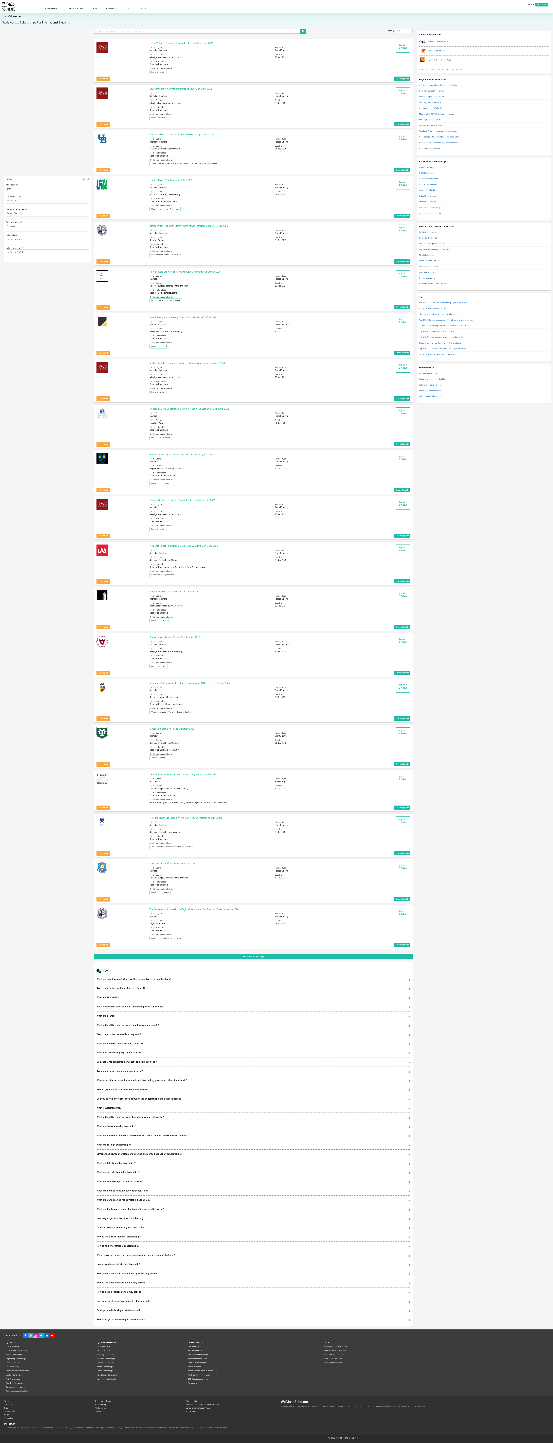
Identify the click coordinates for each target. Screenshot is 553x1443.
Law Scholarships (426, 272)
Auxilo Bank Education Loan (199, 1375)
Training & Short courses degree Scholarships (438, 131)
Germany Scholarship (105, 1355)
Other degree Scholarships (430, 148)
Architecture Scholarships (16, 1350)
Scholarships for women (15, 1387)
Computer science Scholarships (432, 284)
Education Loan (194, 1346)
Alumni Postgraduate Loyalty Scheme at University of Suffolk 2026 (183, 317)
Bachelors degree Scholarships (432, 91)
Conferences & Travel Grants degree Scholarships (440, 137)
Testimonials (9, 1411)
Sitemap (98, 1411)
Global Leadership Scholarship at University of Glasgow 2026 (180, 454)
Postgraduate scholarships (17, 1391)
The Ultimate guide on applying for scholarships (439, 314)
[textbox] (48, 200)
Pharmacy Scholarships (429, 261)
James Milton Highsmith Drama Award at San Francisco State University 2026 (188, 226)
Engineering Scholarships (16, 1359)
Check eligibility (402, 79)
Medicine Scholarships (428, 266)
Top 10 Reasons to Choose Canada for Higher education (442, 349)
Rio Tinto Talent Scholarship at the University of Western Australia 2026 (185, 817)
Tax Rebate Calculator (333, 1359)
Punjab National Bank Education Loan (202, 1371)
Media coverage (101, 1408)
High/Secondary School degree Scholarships (438, 85)
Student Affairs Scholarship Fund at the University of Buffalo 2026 (183, 134)
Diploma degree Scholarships (431, 108)
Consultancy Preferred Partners (198, 1408)
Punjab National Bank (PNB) (439, 60)
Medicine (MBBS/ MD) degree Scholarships (437, 114)
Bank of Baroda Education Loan (200, 1355)
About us (8, 1404)
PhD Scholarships (13, 1379)
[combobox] (47, 188)
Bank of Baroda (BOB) (437, 51)
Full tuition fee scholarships (430, 396)
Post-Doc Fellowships (14, 1383)
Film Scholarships (426, 255)
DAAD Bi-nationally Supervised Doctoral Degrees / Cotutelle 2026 (182, 774)
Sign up (542, 5)
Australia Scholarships (428, 184)
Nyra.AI (145, 8)
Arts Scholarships (13, 1346)
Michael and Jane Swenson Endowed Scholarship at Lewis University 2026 (187, 363)
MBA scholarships (13, 1367)
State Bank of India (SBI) (438, 42)
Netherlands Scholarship (107, 1379)
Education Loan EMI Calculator (336, 1346)
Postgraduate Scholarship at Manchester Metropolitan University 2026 (185, 271)
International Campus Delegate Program (202, 1404)
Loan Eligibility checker (333, 1363)
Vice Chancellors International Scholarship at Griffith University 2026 (183, 546)
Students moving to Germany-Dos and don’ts (438, 354)
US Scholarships (103, 1346)
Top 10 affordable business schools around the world (441, 337)
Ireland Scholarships (427, 196)
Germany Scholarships (428, 179)
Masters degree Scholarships (431, 97)
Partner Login (191, 1401)
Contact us (8, 1418)
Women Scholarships (428, 373)
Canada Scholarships (428, 190)
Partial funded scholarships (430, 391)
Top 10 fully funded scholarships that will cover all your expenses (446, 320)
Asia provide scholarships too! (432, 308)
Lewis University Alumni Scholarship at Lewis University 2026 (180, 88)
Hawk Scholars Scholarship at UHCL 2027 (170, 180)
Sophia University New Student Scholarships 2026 (174, 637)
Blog (6, 1408)
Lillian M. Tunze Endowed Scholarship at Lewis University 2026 (181, 43)
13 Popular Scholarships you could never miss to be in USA (443, 326)
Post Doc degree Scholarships (432, 125)
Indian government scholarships (432, 379)
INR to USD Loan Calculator (335, 1350)
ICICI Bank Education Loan (198, 1379)
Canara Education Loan (197, 1363)
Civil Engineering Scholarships (431, 244)
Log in (531, 5)
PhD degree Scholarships (429, 119)
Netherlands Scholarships (430, 213)
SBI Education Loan (195, 1350)
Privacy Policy (100, 1404)
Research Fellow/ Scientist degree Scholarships (439, 143)
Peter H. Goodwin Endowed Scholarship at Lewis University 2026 (182, 500)
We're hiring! (9, 1401)
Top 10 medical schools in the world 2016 (436, 331)
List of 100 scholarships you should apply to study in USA (443, 303)
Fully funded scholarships (430, 385)
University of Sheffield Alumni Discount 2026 (172, 863)
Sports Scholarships (427, 232)
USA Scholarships (426, 167)
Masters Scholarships (14, 1375)
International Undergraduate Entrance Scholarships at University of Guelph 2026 (189, 683)
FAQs (6, 1415)
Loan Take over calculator (334, 1355)
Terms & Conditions (103, 1401)
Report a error (191, 1411)
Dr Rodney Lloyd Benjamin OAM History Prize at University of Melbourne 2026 (189, 408)
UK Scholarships (426, 173)
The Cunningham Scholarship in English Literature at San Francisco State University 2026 (194, 909)
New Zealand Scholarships (430, 207)
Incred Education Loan (197, 1367)
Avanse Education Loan (197, 1359)
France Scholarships (427, 202)
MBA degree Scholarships (430, 102)
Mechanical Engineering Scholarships (434, 249)
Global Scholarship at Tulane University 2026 (171, 728)
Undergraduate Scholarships (17, 1371)
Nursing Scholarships (428, 238)
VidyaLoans (192, 1383)
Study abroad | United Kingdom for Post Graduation (440, 343)
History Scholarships (427, 278)
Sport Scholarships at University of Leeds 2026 (173, 591)
